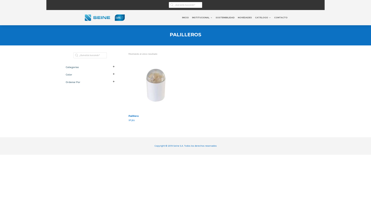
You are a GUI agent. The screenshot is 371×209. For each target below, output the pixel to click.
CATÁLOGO (261, 18)
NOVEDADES (245, 18)
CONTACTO (281, 18)
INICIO (185, 18)
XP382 (134, 118)
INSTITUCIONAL (201, 18)
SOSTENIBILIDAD (225, 18)
